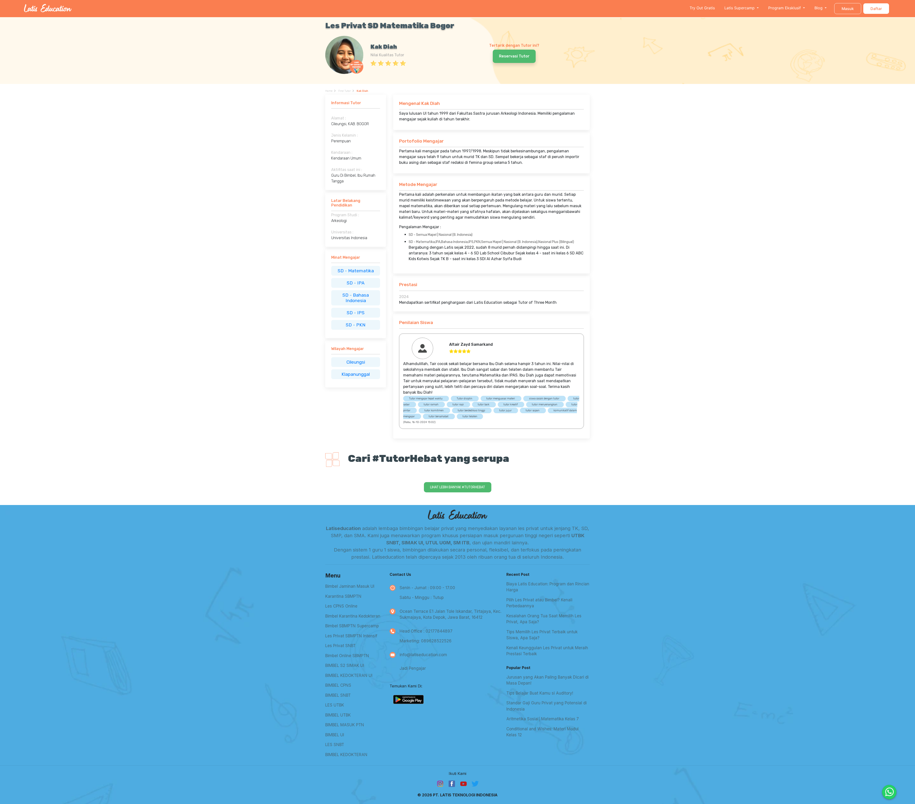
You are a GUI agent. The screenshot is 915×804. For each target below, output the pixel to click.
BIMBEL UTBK (338, 715)
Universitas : (342, 232)
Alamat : (338, 118)
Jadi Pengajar (413, 668)
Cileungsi (355, 362)
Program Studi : (345, 215)
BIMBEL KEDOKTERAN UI (348, 675)
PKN (361, 325)
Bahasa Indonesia (357, 297)
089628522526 (436, 641)
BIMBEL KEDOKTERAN (346, 754)
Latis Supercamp (740, 7)
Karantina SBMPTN (343, 596)
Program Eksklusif (785, 7)
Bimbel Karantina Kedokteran (352, 616)
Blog (819, 7)
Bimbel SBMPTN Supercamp (352, 626)
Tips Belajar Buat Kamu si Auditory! (539, 693)
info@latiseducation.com (423, 654)
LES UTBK (334, 705)
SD (341, 270)
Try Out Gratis (702, 7)
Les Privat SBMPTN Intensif (351, 636)
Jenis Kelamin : (344, 135)
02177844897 (439, 631)
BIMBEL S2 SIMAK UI (344, 665)
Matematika (361, 270)
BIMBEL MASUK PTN (344, 724)
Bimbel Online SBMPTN (347, 655)
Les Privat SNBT (340, 645)
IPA (361, 283)
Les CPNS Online (341, 606)
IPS (361, 312)
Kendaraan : (341, 152)
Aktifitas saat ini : (346, 169)
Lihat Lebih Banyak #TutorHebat (457, 487)
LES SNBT (334, 744)
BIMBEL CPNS (338, 685)
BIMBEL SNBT (338, 695)
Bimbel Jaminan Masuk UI (349, 586)
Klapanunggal (355, 374)
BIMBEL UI (334, 734)
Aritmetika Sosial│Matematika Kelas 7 (542, 718)
